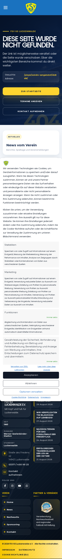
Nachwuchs (13, 517)
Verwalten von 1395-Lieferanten (19, 368)
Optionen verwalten (31, 391)
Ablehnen (31, 383)
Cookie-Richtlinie (19, 397)
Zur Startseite (31, 91)
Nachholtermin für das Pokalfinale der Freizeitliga (46, 433)
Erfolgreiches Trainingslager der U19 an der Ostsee (45, 452)
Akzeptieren (31, 375)
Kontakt (11, 532)
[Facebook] (5, 486)
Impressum (46, 397)
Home (10, 502)
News (10, 509)
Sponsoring (13, 524)
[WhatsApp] (27, 486)
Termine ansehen (31, 101)
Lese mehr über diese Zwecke (47, 368)
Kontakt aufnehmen (31, 111)
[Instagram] (12, 486)
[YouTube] (19, 486)
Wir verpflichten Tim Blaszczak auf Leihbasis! (46, 415)
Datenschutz (33, 397)
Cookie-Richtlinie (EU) (15, 555)
